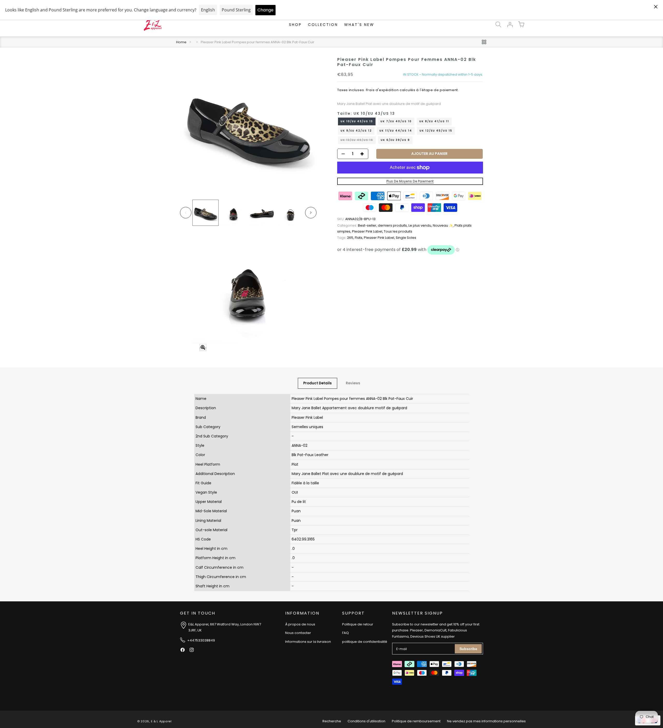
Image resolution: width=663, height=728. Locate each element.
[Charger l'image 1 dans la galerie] (205, 213)
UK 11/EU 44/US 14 (395, 131)
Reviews (353, 383)
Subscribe (468, 649)
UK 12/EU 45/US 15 (436, 131)
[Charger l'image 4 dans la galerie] (290, 213)
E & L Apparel (161, 721)
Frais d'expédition (382, 90)
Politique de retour (357, 624)
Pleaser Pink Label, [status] (368, 231)
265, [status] (346, 237)
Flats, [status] (359, 237)
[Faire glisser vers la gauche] (185, 212)
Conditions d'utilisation (366, 721)
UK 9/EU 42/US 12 (356, 131)
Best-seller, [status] (357, 225)
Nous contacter (298, 632)
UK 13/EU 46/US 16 (358, 141)
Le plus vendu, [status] (420, 225)
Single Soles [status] (406, 237)
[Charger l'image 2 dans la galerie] (234, 213)
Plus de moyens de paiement (410, 181)
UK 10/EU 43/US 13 (357, 121)
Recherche (331, 721)
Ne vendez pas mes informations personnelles (486, 721)
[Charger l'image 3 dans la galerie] (262, 213)
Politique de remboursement (416, 721)
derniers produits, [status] (393, 225)
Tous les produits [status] (398, 231)
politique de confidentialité (364, 641)
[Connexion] (509, 24)
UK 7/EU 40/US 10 (396, 121)
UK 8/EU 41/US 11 (434, 121)
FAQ (345, 632)
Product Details (317, 383)
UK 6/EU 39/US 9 (395, 140)
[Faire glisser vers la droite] (310, 212)
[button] (498, 24)
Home (181, 42)
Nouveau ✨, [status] (444, 225)
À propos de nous (300, 624)
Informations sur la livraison (308, 641)
